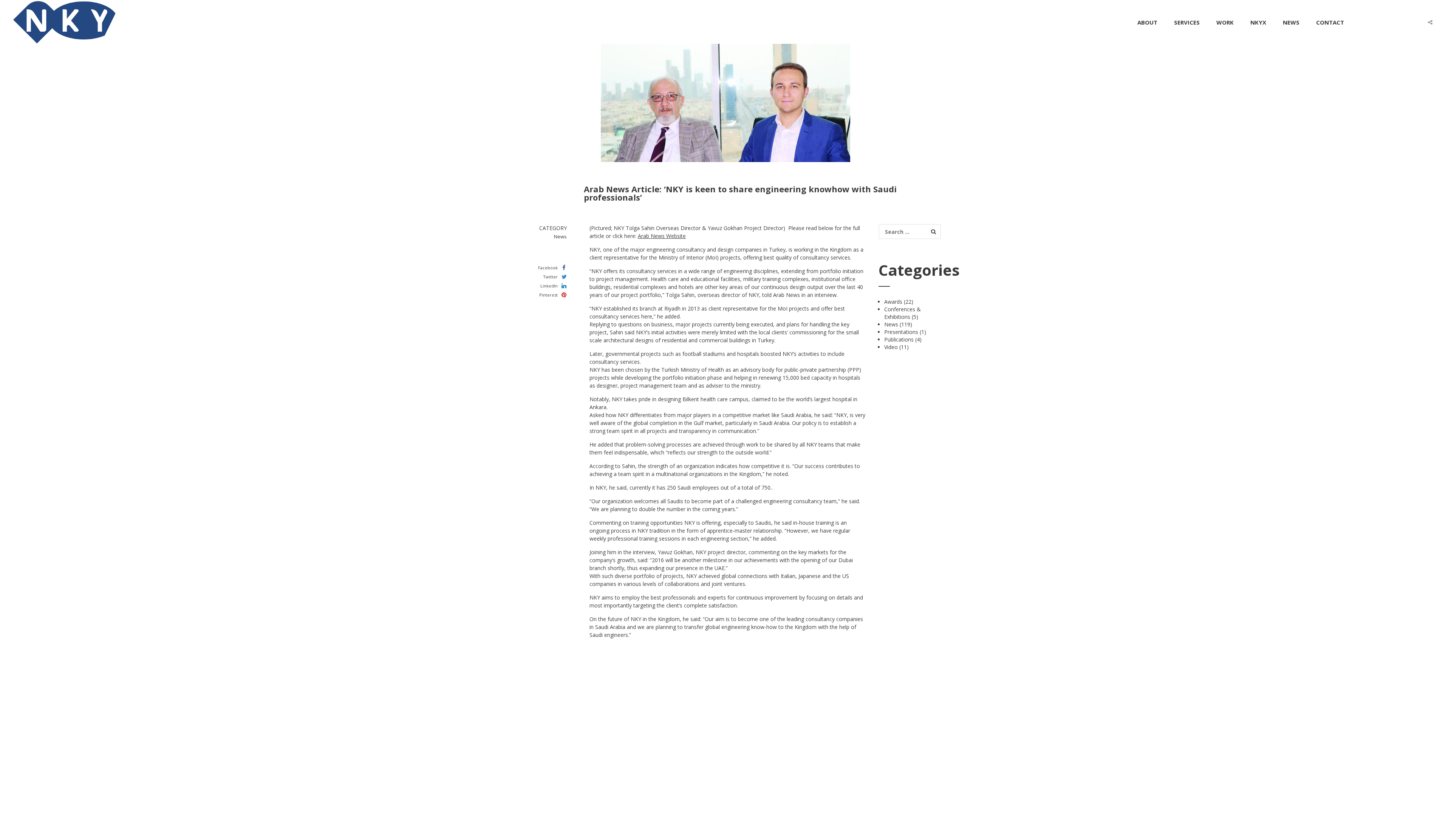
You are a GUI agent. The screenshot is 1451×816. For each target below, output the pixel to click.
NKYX (1258, 22)
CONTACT (1330, 22)
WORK (1225, 22)
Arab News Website (662, 236)
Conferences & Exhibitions (902, 313)
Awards (893, 301)
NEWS (1291, 22)
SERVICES (1187, 22)
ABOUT (1147, 22)
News (891, 324)
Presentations (901, 331)
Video (891, 347)
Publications (899, 339)
